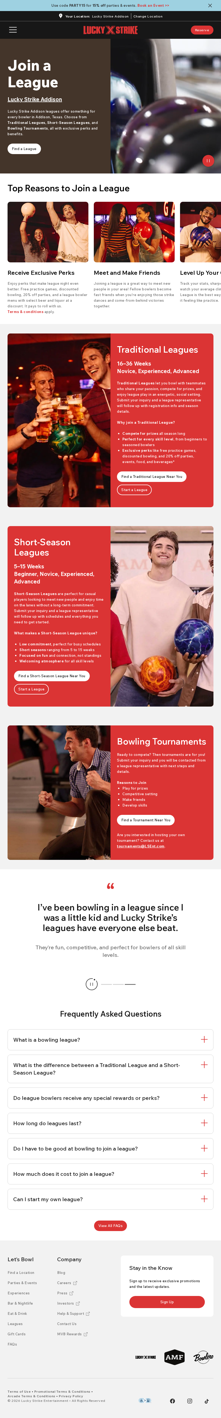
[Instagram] (189, 1401)
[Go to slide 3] (130, 984)
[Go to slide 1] (106, 984)
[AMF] (174, 1357)
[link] (202, 30)
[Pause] (208, 161)
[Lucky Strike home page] (110, 30)
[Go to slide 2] (118, 984)
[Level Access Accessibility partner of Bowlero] (145, 1400)
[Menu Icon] (13, 30)
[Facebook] (172, 1401)
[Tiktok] (206, 1401)
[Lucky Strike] (146, 1357)
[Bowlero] (203, 1357)
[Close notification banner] (211, 5)
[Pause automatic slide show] (91, 984)
